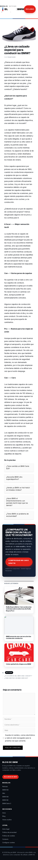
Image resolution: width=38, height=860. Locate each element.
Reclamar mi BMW (10, 777)
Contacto (5, 839)
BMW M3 (5, 790)
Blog (20, 9)
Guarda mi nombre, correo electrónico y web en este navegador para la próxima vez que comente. (20, 738)
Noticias (12, 6)
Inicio (4, 813)
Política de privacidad (9, 832)
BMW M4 (5, 797)
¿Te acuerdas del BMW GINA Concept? (18, 676)
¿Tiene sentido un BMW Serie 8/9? (16, 678)
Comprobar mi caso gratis (18, 561)
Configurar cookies (8, 842)
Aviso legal (5, 829)
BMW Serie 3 (6, 803)
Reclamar (30, 9)
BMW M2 (5, 800)
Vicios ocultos (7, 819)
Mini (3, 793)
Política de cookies (8, 836)
